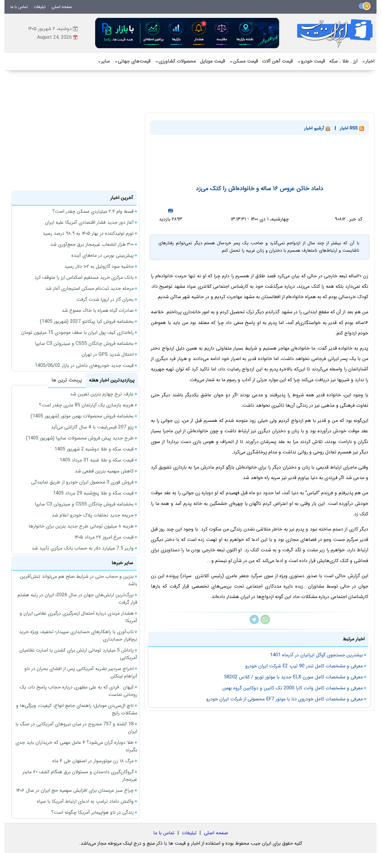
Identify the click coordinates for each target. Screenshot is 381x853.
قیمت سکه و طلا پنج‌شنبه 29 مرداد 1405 (93, 493)
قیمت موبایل (212, 61)
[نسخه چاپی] (170, 210)
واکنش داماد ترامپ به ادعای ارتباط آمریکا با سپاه (85, 801)
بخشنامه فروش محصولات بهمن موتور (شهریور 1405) (82, 416)
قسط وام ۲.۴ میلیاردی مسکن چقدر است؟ (93, 211)
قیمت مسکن (243, 61)
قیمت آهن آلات (277, 61)
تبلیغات (40, 7)
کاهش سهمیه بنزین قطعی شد (104, 471)
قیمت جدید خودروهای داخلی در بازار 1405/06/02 (84, 365)
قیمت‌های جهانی (132, 61)
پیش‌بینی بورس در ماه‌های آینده (102, 255)
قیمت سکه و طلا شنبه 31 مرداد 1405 (97, 460)
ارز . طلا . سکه (343, 61)
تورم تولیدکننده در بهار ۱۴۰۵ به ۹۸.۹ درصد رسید (88, 233)
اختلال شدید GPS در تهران (108, 354)
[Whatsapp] (265, 623)
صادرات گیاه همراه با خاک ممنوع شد (98, 310)
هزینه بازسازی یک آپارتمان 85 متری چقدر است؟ (86, 405)
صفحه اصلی (61, 7)
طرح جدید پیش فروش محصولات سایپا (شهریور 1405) (80, 438)
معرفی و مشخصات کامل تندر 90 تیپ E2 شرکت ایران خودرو (304, 666)
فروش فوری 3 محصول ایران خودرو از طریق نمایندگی (82, 482)
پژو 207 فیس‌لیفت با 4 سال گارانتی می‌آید (92, 427)
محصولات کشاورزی (175, 61)
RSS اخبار (349, 128)
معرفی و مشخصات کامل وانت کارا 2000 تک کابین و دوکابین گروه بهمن (292, 688)
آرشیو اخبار (315, 128)
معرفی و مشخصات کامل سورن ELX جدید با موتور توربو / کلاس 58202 (293, 677)
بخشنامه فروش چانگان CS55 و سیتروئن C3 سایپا (84, 343)
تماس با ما (19, 7)
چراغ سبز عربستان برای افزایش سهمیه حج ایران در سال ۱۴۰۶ (75, 790)
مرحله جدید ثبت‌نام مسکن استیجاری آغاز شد (89, 288)
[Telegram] (254, 623)
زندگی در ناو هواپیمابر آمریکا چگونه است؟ (92, 812)
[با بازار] (187, 33)
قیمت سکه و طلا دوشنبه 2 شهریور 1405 (94, 449)
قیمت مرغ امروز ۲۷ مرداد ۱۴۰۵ (104, 537)
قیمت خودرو (311, 61)
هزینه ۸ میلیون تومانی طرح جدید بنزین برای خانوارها (81, 526)
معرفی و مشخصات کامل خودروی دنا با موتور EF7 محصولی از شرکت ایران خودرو (284, 699)
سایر (103, 61)
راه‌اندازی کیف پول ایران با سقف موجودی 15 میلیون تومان (77, 332)
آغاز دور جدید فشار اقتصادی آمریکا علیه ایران (89, 222)
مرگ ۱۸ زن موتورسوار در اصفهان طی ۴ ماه (93, 761)
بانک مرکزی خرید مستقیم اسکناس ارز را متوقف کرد (84, 277)
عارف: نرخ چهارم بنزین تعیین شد (102, 394)
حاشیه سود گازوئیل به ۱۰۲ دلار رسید (99, 266)
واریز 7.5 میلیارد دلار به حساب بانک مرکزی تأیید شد (83, 548)
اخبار (368, 61)
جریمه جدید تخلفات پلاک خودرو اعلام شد (93, 515)
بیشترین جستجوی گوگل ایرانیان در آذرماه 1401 (316, 655)
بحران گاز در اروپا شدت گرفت (105, 299)
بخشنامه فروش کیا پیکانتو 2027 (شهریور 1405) (87, 321)
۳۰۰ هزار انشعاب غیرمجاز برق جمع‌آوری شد (92, 244)
